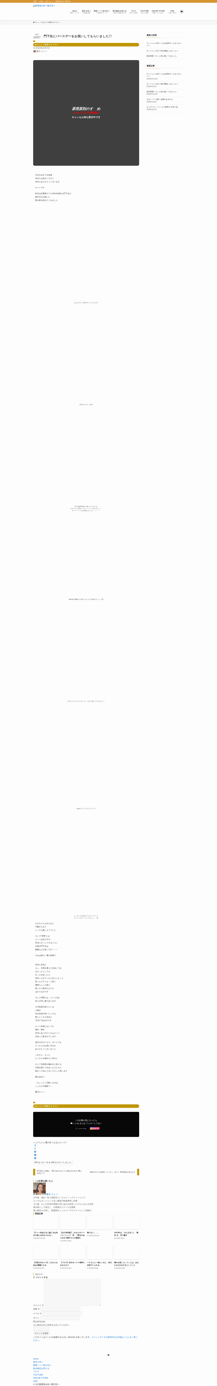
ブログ (36, 1371)
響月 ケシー (52, 1194)
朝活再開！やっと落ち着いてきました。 (162, 56)
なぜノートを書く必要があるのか (160, 100)
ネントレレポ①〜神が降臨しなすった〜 (162, 51)
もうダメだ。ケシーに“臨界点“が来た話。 (163, 108)
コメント (38, 1305)
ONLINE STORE (40, 1378)
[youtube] (181, 11)
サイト (36, 1318)
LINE (35, 1381)
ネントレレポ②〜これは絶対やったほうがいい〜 (164, 44)
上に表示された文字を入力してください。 (52, 1325)
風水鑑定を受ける (41, 1368)
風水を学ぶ (38, 1362)
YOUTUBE (38, 1375)
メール (37, 1313)
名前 (36, 1309)
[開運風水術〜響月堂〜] (44, 11)
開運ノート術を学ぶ (42, 1365)
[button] (35, 1145)
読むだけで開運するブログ (46, 45)
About (35, 1359)
